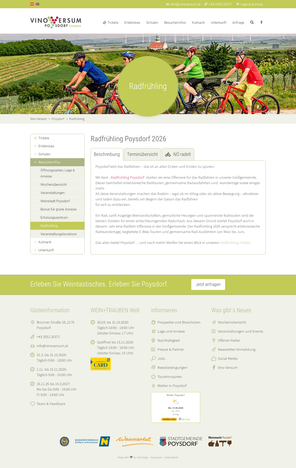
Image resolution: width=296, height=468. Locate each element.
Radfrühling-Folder (235, 242)
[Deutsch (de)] (32, 3)
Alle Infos (185, 419)
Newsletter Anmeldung (236, 349)
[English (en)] (37, 3)
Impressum (156, 457)
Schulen (152, 23)
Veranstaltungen (52, 193)
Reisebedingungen (172, 367)
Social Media (227, 358)
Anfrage (238, 23)
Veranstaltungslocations (58, 234)
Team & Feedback (51, 403)
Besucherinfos (175, 23)
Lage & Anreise (251, 4)
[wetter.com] (169, 420)
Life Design (142, 457)
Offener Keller (229, 340)
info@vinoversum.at (185, 4)
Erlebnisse (132, 23)
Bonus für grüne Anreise (58, 209)
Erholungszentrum (54, 217)
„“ (127, 177)
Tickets (113, 23)
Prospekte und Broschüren (179, 322)
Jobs (161, 358)
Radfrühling (49, 226)
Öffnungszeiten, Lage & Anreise (57, 173)
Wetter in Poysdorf (171, 385)
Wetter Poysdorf (176, 395)
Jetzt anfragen (208, 284)
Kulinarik (198, 23)
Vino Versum (228, 367)
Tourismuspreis (169, 376)
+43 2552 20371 (220, 4)
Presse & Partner (170, 349)
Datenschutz (171, 457)
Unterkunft (218, 23)
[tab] (107, 154)
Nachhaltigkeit (168, 340)
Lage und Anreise (171, 331)
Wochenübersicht (53, 184)
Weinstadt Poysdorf (55, 201)
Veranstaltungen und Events (240, 331)
